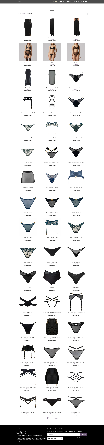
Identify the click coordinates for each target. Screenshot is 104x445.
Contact (61, 428)
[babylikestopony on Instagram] (26, 432)
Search (49, 428)
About (69, 1)
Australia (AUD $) (54, 438)
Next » (56, 418)
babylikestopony (83, 437)
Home (18, 13)
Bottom (23, 13)
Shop (55, 1)
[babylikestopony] (21, 2)
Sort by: (74, 13)
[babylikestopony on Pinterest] (22, 432)
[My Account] (81, 2)
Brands (62, 1)
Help (76, 1)
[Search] (83, 2)
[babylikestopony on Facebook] (18, 432)
